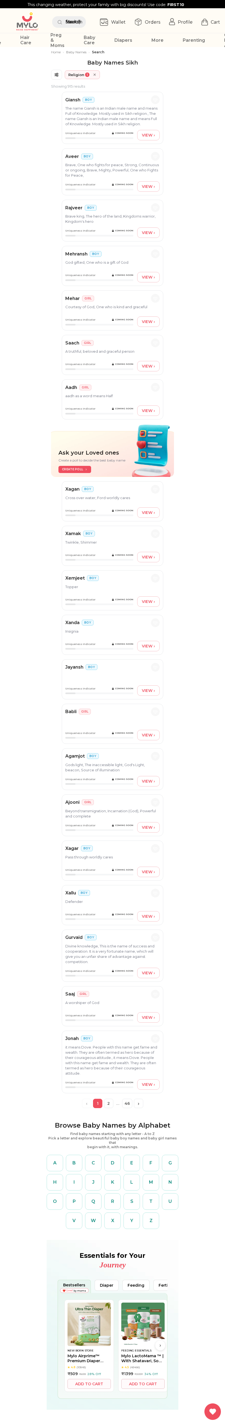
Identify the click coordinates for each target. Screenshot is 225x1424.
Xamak (73, 533)
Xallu (70, 892)
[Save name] (155, 99)
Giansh (72, 99)
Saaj (70, 994)
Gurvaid (74, 937)
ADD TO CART (89, 1383)
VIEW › (148, 135)
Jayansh (74, 667)
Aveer (72, 156)
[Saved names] (212, 1411)
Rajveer (74, 207)
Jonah (72, 1038)
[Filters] (56, 75)
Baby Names (76, 52)
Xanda (72, 622)
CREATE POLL (72, 469)
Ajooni (72, 802)
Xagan (72, 489)
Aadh (71, 387)
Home (56, 52)
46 (127, 1103)
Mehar (72, 298)
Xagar (72, 848)
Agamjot (75, 756)
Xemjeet (75, 578)
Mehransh (76, 254)
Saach (72, 343)
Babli (71, 711)
